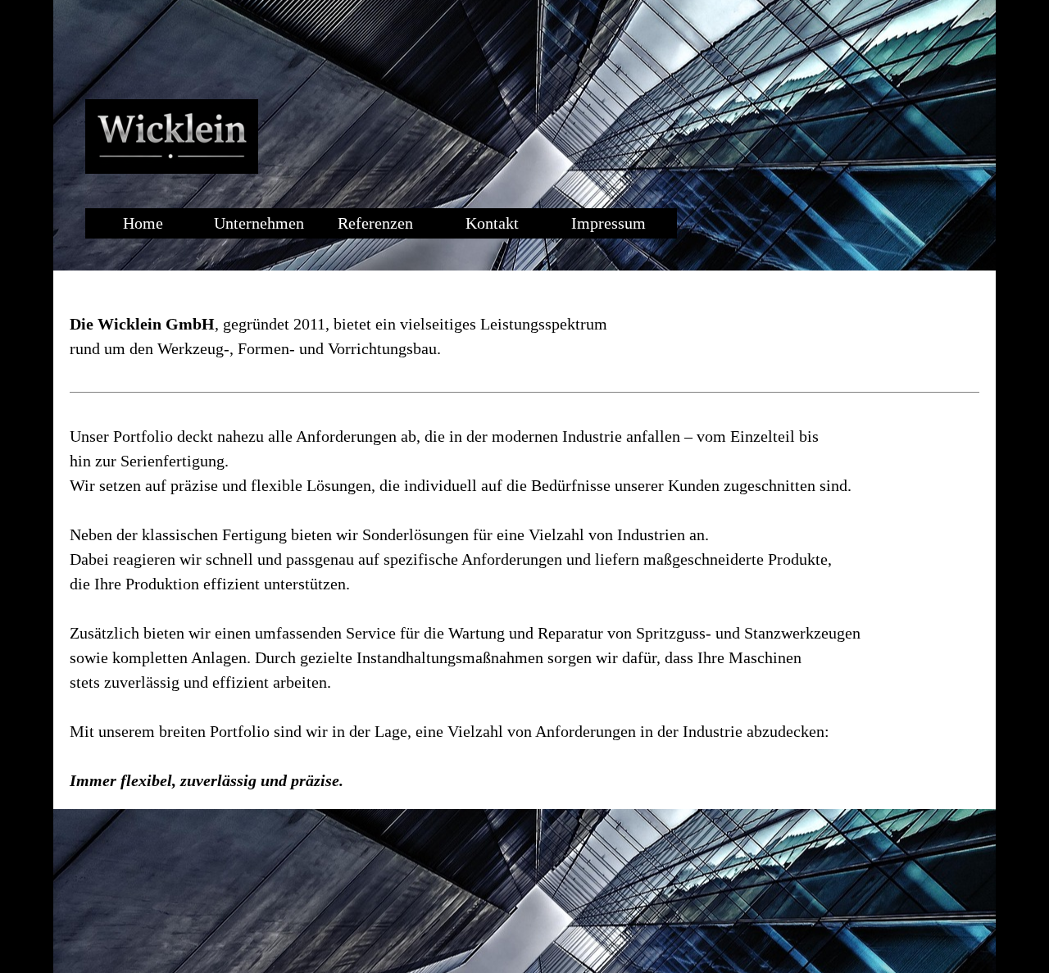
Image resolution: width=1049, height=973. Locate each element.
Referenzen (375, 223)
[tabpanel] (524, 540)
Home (143, 223)
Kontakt (492, 223)
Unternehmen (259, 223)
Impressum (608, 223)
